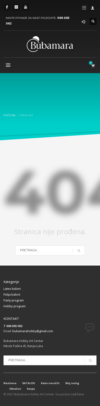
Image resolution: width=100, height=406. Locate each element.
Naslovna (10, 383)
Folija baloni (11, 294)
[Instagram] (16, 6)
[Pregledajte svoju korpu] (93, 65)
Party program (13, 300)
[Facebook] (6, 6)
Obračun (15, 388)
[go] (79, 251)
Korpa (31, 388)
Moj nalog (72, 383)
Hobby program (14, 306)
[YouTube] (25, 6)
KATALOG (28, 383)
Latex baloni (12, 289)
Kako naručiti (50, 383)
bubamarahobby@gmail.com (32, 331)
